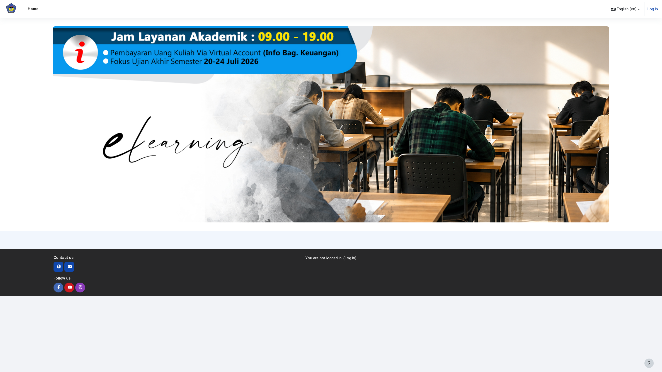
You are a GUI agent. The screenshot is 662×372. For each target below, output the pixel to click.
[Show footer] (649, 363)
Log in (653, 9)
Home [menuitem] (33, 8)
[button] (625, 9)
